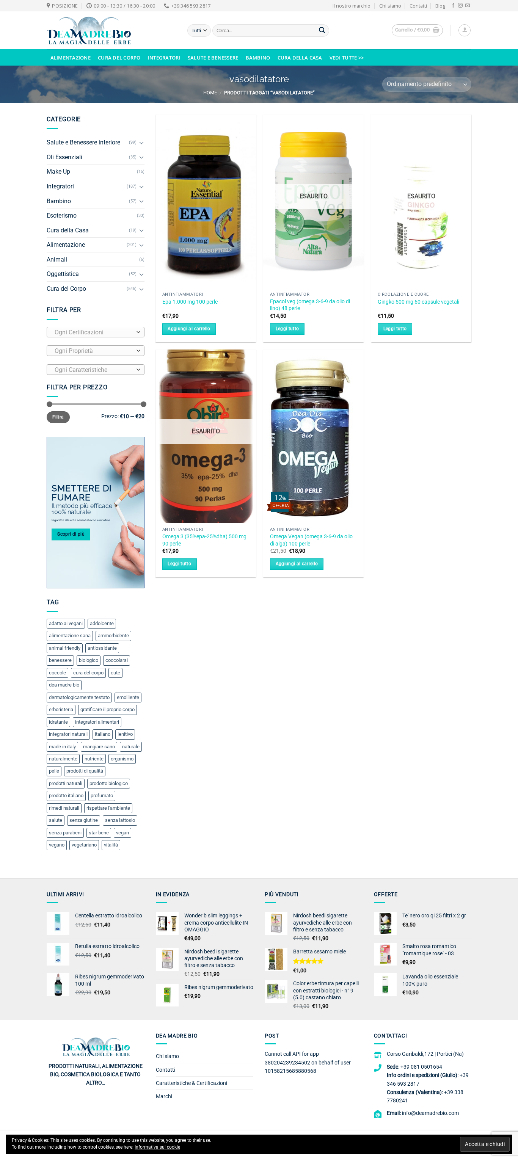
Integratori (164, 57)
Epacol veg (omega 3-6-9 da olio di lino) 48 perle (310, 305)
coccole (57, 673)
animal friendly (64, 648)
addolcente (102, 623)
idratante (58, 722)
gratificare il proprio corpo (107, 709)
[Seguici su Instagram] (460, 5)
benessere (60, 660)
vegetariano (84, 845)
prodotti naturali (65, 783)
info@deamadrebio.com (430, 1113)
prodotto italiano (66, 795)
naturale (131, 746)
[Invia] (322, 30)
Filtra (58, 417)
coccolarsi (116, 660)
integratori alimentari (97, 722)
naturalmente (63, 759)
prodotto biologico (108, 783)
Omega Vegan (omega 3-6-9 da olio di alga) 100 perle (311, 540)
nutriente (94, 759)
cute (115, 673)
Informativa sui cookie (157, 1147)
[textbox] (94, 332)
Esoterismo (62, 215)
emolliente (128, 697)
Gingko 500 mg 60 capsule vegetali (418, 302)
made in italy (62, 746)
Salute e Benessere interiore (83, 142)
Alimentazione (70, 57)
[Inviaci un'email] (467, 5)
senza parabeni (65, 833)
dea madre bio (64, 685)
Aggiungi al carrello (189, 328)
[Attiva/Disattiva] (141, 142)
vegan (122, 833)
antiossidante (102, 648)
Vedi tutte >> (347, 57)
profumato (102, 795)
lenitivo (125, 734)
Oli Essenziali (64, 157)
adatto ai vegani (66, 623)
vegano (56, 845)
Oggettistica (63, 273)
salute (55, 820)
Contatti (418, 5)
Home (210, 93)
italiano (102, 734)
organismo (122, 759)
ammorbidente (113, 635)
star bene (99, 833)
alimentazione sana (70, 635)
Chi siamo (390, 5)
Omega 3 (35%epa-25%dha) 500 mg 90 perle (204, 540)
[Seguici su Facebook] (453, 5)
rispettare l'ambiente (108, 808)
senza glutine (83, 820)
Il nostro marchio (351, 5)
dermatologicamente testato (79, 697)
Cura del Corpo (119, 57)
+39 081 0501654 (421, 1067)
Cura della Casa (300, 57)
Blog (440, 5)
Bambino (258, 57)
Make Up (58, 171)
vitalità (111, 845)
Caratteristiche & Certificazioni (191, 1083)
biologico (88, 660)
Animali (57, 259)
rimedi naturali (64, 808)
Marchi (164, 1096)
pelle (54, 771)
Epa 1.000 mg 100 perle (190, 302)
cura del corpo (88, 673)
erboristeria (61, 709)
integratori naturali (68, 734)
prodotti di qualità (84, 771)
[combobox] (95, 332)
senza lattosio (120, 820)
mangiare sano (99, 746)
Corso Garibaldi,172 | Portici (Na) (425, 1054)
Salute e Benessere (213, 57)
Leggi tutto (287, 328)
